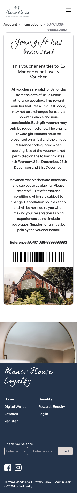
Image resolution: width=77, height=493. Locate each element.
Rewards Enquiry (52, 407)
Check (65, 451)
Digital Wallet (15, 407)
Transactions (32, 24)
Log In (43, 414)
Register (11, 421)
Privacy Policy (42, 481)
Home (9, 399)
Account (10, 24)
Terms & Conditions (17, 481)
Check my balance (18, 444)
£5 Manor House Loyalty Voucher (41, 71)
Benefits (45, 399)
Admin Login (63, 481)
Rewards (11, 414)
